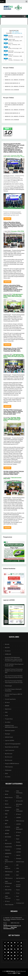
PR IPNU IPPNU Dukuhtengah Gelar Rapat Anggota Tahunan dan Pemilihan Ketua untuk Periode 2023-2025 (13, 412)
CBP (16, 355)
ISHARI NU (7, 827)
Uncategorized (20, 903)
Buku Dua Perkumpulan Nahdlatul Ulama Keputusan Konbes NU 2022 (14, 681)
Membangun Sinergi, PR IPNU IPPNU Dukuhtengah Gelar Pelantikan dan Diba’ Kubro (13, 349)
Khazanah (18, 845)
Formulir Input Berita (10, 699)
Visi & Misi (7, 722)
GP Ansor (7, 702)
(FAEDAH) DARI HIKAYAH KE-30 (12, 83)
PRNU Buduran (9, 871)
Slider (6, 773)
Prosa (17, 893)
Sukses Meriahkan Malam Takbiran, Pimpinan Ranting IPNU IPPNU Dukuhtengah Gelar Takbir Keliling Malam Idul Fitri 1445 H (14, 225)
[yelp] (14, 949)
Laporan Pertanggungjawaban (12, 743)
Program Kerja (9, 719)
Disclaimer (8, 651)
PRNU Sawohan (9, 767)
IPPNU (8, 156)
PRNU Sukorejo (20, 820)
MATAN (7, 833)
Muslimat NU (8, 843)
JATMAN (7, 830)
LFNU (17, 868)
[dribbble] (18, 945)
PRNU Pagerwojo (8, 897)
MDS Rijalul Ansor (19, 805)
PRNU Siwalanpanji (19, 810)
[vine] (21, 949)
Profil (6, 715)
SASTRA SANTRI (20, 878)
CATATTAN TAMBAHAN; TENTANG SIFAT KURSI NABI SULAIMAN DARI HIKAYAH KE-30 (15, 75)
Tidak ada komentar (17, 294)
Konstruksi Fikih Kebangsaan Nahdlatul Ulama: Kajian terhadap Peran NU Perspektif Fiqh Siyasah (13, 659)
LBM (17, 865)
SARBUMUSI (8, 853)
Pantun (18, 889)
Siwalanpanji (8, 770)
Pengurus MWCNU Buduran (12, 763)
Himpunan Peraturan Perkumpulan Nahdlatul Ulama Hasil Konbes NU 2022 (14, 671)
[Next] (21, 583)
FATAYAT (7, 810)
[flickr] (8, 952)
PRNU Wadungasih (19, 828)
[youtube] (21, 942)
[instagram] (11, 945)
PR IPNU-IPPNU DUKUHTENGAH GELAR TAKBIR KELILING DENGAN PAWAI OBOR (14, 473)
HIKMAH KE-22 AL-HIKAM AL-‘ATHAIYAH (14, 86)
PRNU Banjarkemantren (9, 861)
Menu (3, 16)
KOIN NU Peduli (9, 737)
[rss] (4, 952)
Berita (13, 295)
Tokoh (17, 899)
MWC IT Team (16, 973)
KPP (12, 356)
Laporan (18, 855)
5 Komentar (14, 231)
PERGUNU (7, 850)
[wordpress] (18, 949)
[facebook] (4, 942)
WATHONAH (8, 837)
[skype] (4, 945)
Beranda (7, 644)
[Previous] (6, 583)
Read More (7, 218)
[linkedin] (11, 942)
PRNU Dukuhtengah (15, 156)
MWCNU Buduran (10, 971)
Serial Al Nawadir (18, 885)
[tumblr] (8, 945)
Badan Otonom (7, 295)
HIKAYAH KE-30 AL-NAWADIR (12, 89)
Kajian (17, 839)
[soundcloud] (8, 949)
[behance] (11, 949)
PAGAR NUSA (8, 846)
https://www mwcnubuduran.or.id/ (10, 928)
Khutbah (18, 842)
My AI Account (8, 753)
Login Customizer (9, 750)
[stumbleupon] (21, 945)
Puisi (17, 896)
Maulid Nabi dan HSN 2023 (11, 747)
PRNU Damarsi (9, 878)
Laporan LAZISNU (9, 740)
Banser (7, 804)
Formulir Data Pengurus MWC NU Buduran (13, 695)
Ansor (6, 800)
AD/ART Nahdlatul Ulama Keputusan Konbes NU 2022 (14, 665)
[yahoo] (14, 945)
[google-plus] (18, 942)
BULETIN (7, 647)
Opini (17, 875)
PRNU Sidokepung (19, 791)
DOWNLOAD (8, 654)
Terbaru (22, 156)
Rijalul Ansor (8, 709)
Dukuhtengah (8, 685)
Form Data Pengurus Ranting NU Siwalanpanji (13, 690)
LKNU (17, 871)
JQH (6, 840)
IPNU (18, 155)
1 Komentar (13, 155)
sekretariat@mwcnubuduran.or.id (12, 925)
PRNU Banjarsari (7, 867)
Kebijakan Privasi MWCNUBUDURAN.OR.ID (11, 726)
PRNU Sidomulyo (19, 796)
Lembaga (18, 848)
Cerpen (18, 881)
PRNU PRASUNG (9, 904)
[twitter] (8, 942)
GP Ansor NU (19, 801)
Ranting (5, 297)
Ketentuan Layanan (10, 730)
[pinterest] (14, 942)
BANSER (7, 705)
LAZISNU (7, 875)
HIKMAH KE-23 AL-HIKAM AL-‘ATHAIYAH (14, 79)
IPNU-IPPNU (21, 231)
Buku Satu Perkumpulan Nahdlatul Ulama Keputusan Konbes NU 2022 (14, 676)
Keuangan (7, 733)
